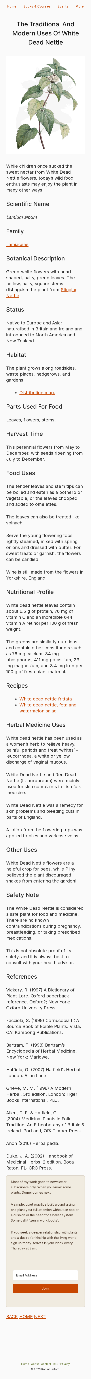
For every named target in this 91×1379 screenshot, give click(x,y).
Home (11, 6)
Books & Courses (37, 6)
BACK (12, 1316)
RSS (55, 1363)
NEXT (40, 1316)
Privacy (65, 1363)
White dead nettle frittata (45, 699)
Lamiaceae (17, 244)
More (80, 6)
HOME (26, 1316)
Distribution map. (37, 392)
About (35, 1363)
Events (63, 6)
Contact (46, 1363)
